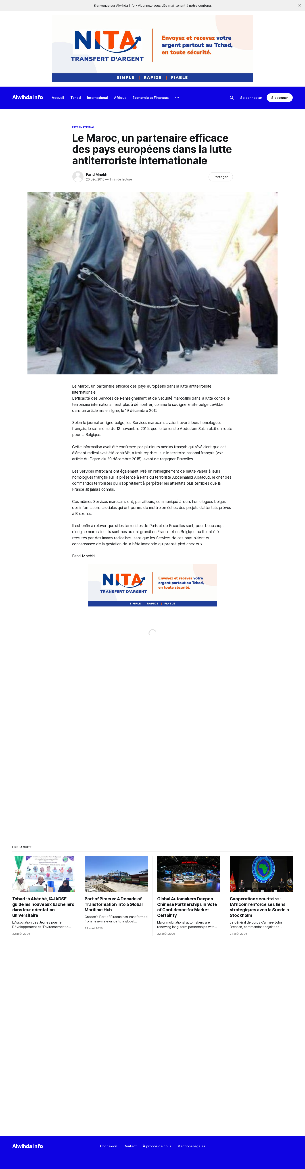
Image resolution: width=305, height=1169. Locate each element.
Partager (220, 177)
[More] (177, 97)
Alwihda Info (27, 97)
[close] (299, 5)
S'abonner (279, 98)
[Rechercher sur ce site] (231, 97)
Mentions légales (191, 1146)
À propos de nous (157, 1146)
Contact (130, 1146)
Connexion (108, 1146)
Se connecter (251, 98)
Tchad (75, 98)
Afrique (120, 98)
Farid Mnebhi (97, 174)
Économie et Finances (151, 98)
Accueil (58, 98)
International (97, 98)
